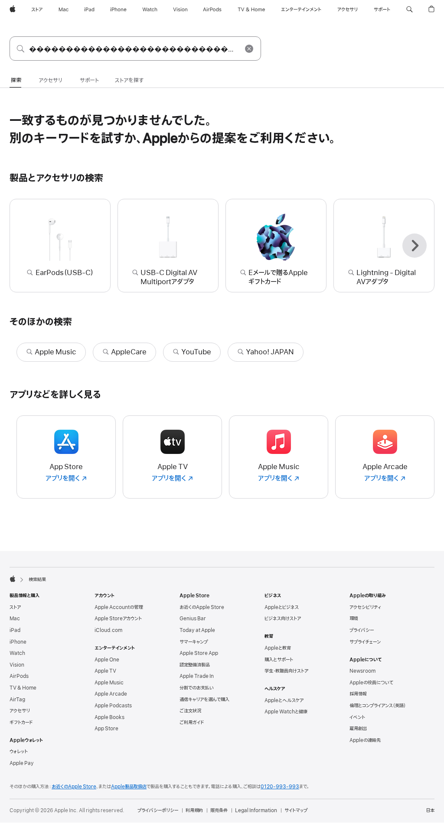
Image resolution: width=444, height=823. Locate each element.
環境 (353, 619)
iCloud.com (108, 630)
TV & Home (23, 688)
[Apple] (13, 579)
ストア (15, 607)
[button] (409, 9)
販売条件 (219, 810)
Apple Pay (22, 763)
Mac (15, 619)
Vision (17, 665)
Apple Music (109, 683)
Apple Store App (199, 653)
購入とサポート (278, 660)
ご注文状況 (190, 711)
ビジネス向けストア (282, 619)
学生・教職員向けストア (286, 671)
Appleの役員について (371, 683)
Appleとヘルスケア (284, 700)
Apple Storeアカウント (118, 619)
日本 (430, 810)
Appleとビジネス (281, 607)
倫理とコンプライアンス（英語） (377, 706)
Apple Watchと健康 (285, 712)
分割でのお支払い (197, 688)
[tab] (16, 81)
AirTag (17, 700)
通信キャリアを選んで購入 (204, 700)
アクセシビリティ (365, 607)
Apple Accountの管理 (119, 607)
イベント (357, 717)
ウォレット (19, 751)
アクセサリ (20, 711)
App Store (106, 729)
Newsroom (362, 671)
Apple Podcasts (113, 706)
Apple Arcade (111, 694)
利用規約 (194, 810)
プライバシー (361, 630)
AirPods (19, 676)
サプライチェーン (365, 642)
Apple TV (105, 671)
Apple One (107, 660)
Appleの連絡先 (365, 740)
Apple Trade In (197, 676)
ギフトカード (21, 722)
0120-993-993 (280, 787)
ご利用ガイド (192, 722)
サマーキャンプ (194, 642)
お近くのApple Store (202, 607)
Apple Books (109, 717)
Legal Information (256, 810)
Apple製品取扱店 (129, 787)
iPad (15, 630)
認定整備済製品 (195, 665)
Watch (17, 653)
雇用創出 (358, 729)
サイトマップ (295, 810)
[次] (414, 245)
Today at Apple (197, 630)
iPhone (18, 642)
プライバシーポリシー (157, 810)
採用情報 (358, 694)
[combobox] (135, 48)
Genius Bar (193, 619)
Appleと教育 (277, 648)
